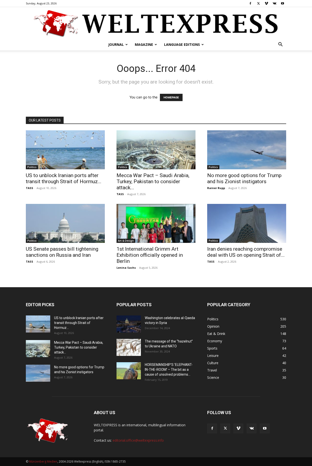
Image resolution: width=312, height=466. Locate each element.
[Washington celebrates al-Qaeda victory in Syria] (129, 324)
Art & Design (126, 240)
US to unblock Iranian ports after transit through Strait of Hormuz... (63, 178)
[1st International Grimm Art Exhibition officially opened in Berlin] (156, 223)
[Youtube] (282, 3)
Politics (32, 167)
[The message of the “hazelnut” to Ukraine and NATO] (129, 347)
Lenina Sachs (126, 267)
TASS (29, 188)
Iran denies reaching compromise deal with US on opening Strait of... (246, 252)
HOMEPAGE (171, 97)
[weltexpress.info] (156, 23)
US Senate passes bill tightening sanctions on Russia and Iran (62, 252)
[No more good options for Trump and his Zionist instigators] (246, 149)
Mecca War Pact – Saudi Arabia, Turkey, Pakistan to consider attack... (153, 181)
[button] (280, 45)
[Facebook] (250, 3)
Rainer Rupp (216, 188)
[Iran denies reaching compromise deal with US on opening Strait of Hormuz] (246, 223)
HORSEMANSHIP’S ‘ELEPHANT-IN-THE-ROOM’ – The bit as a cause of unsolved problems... (169, 369)
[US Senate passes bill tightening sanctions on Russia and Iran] (65, 223)
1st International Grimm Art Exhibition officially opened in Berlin (150, 255)
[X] (258, 3)
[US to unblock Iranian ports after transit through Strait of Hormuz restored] (65, 149)
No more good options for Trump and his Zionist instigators (244, 178)
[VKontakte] (274, 3)
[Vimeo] (266, 3)
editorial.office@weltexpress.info (138, 440)
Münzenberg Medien (43, 461)
